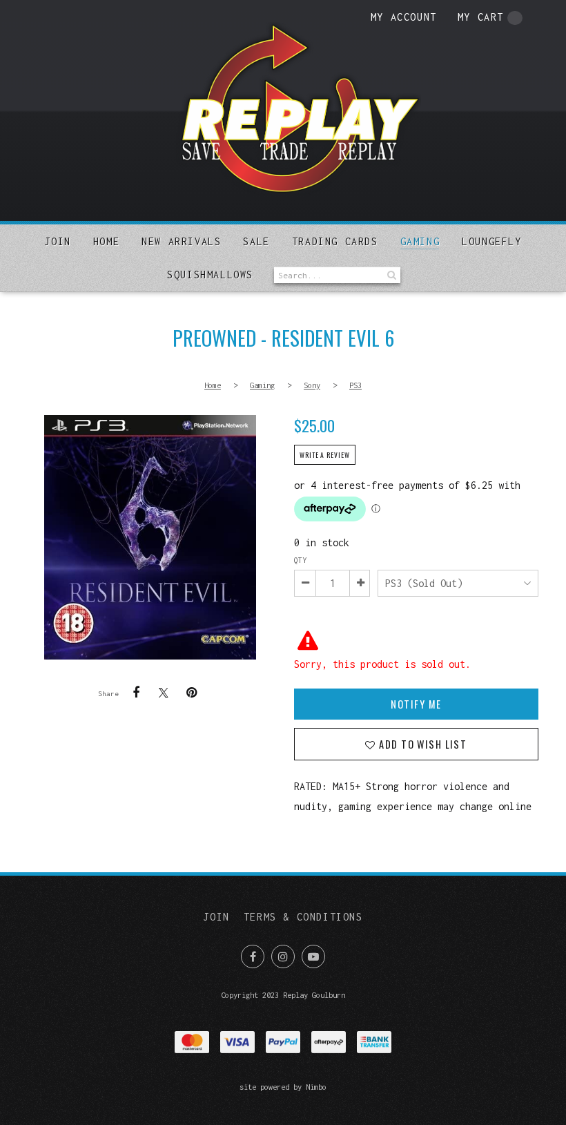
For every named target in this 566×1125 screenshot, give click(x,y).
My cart (481, 17)
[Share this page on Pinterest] (191, 692)
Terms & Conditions (303, 917)
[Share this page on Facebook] (136, 692)
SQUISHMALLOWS (210, 274)
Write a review (325, 455)
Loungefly (491, 241)
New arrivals (181, 241)
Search (390, 275)
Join (57, 241)
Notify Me (416, 704)
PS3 (355, 385)
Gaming (420, 241)
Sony (312, 385)
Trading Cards (335, 241)
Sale (256, 241)
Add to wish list (421, 744)
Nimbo (316, 1086)
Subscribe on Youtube (313, 956)
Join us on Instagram (283, 956)
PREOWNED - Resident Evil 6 (150, 537)
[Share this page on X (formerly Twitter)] (163, 692)
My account (404, 17)
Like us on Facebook (252, 956)
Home (106, 241)
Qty (300, 560)
